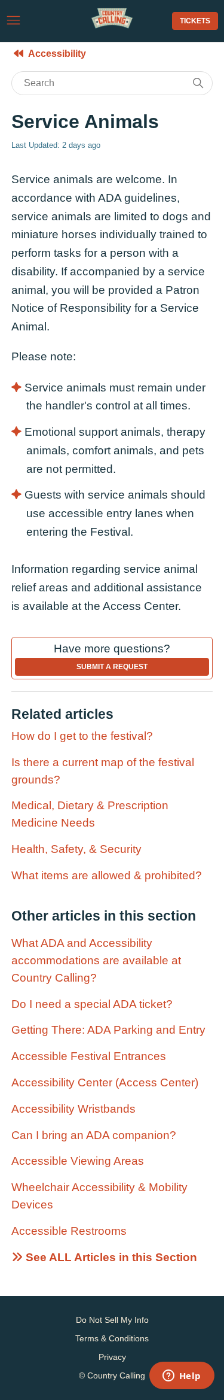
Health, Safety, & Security (76, 849)
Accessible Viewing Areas (77, 1161)
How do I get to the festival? (82, 736)
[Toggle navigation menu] (13, 20)
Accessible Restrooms (69, 1231)
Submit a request (112, 667)
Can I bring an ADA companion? (93, 1135)
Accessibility (57, 53)
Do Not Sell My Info (112, 1320)
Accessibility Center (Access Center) (104, 1082)
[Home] (112, 25)
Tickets (195, 21)
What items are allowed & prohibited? (106, 875)
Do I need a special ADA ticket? (92, 1004)
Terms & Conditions (112, 1338)
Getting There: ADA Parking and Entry (108, 1030)
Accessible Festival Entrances (88, 1056)
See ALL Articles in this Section (110, 1257)
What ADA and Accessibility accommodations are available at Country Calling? (96, 960)
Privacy (112, 1357)
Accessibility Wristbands (73, 1109)
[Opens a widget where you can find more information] (181, 1377)
